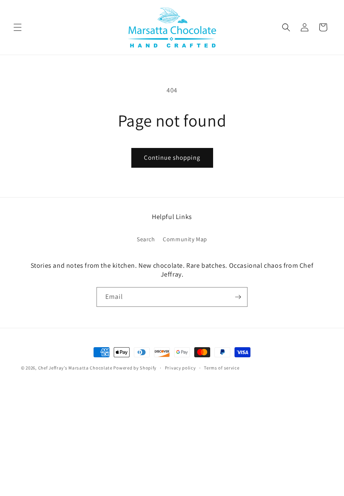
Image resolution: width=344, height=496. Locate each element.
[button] (17, 27)
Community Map (185, 239)
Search (146, 239)
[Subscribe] (238, 297)
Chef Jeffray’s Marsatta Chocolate (76, 368)
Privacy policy (180, 368)
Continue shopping (172, 157)
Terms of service (221, 368)
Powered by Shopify (134, 368)
